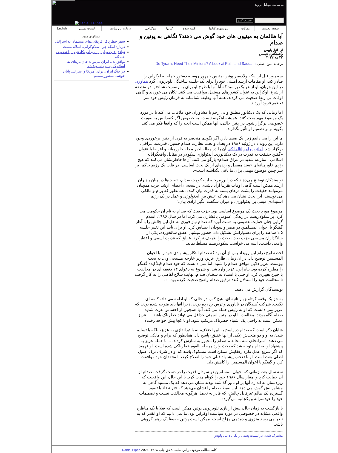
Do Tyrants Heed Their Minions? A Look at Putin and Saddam (205, 64)
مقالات (245, 28)
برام (249, 149)
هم (145, 81)
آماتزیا (257, 149)
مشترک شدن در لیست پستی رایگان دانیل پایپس (248, 435)
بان (241, 149)
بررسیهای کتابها (218, 28)
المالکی (233, 149)
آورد (139, 81)
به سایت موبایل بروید (269, 4)
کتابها (169, 28)
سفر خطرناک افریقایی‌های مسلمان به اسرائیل (90, 41)
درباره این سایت (120, 28)
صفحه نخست (270, 28)
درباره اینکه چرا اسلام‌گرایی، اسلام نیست (94, 47)
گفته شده (189, 28)
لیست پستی (87, 28)
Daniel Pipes (131, 450)
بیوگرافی (150, 28)
